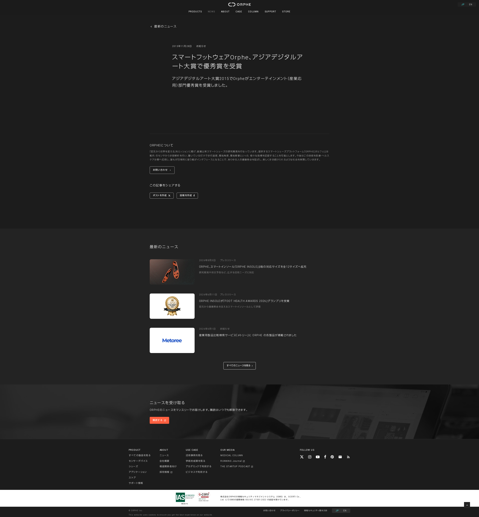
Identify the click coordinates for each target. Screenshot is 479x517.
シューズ (133, 466)
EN (470, 4)
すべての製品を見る (140, 455)
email (340, 457)
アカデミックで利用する (198, 466)
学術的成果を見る (195, 461)
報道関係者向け (168, 466)
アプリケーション (138, 472)
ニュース (164, 455)
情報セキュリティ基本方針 (315, 511)
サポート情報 (136, 483)
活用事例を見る (194, 455)
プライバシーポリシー (290, 511)
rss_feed (348, 457)
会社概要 (165, 461)
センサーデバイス (138, 461)
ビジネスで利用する (197, 472)
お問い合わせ (269, 511)
